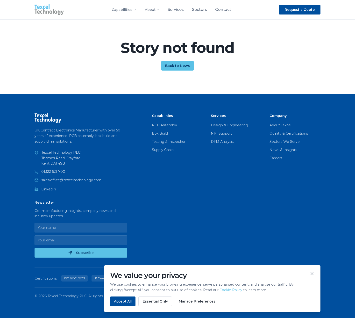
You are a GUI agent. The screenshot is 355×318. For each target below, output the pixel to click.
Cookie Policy (231, 290)
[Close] (312, 273)
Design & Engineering (229, 125)
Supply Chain (163, 150)
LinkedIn (48, 189)
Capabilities (122, 9)
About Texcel (280, 125)
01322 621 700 (53, 171)
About (150, 9)
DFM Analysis (222, 141)
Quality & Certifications (289, 133)
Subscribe (85, 253)
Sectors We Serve (285, 141)
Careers (276, 158)
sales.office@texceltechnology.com (71, 180)
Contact (223, 9)
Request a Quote (300, 9)
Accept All (123, 301)
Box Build (160, 133)
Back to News (177, 66)
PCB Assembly (164, 125)
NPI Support (221, 133)
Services (176, 9)
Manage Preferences (197, 301)
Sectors (199, 9)
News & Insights (283, 150)
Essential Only (155, 301)
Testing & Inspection (169, 141)
